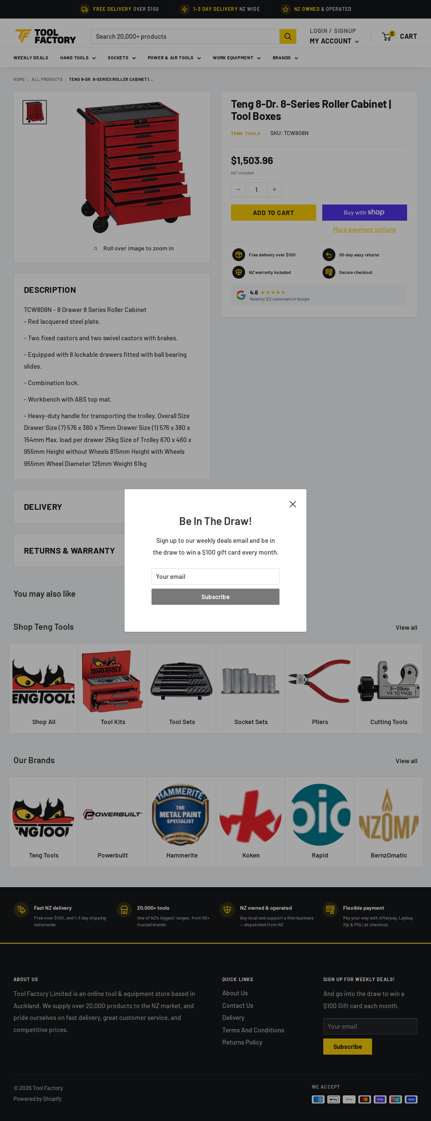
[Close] (293, 503)
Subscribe (215, 596)
